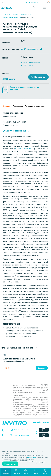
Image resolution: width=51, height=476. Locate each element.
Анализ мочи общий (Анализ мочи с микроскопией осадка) (19, 360)
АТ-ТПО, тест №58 (24, 149)
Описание (7, 106)
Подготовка (18, 106)
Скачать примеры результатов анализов (24, 88)
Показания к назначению (35, 106)
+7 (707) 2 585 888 (32, 2)
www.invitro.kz (31, 457)
